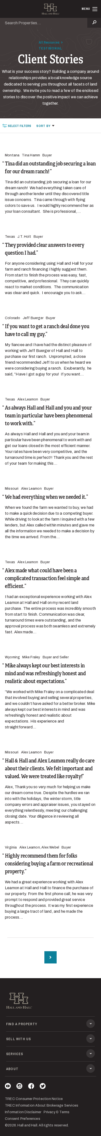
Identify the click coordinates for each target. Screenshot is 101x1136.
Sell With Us (18, 1039)
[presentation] (17, 126)
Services (14, 1054)
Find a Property (21, 1024)
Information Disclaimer (23, 1112)
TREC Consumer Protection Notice (34, 1099)
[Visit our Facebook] (31, 1087)
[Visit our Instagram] (19, 1087)
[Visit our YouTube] (8, 1087)
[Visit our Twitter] (43, 1087)
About (12, 1069)
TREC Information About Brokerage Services (41, 1105)
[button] (45, 126)
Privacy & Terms (56, 1112)
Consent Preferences (22, 1119)
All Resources (49, 42)
